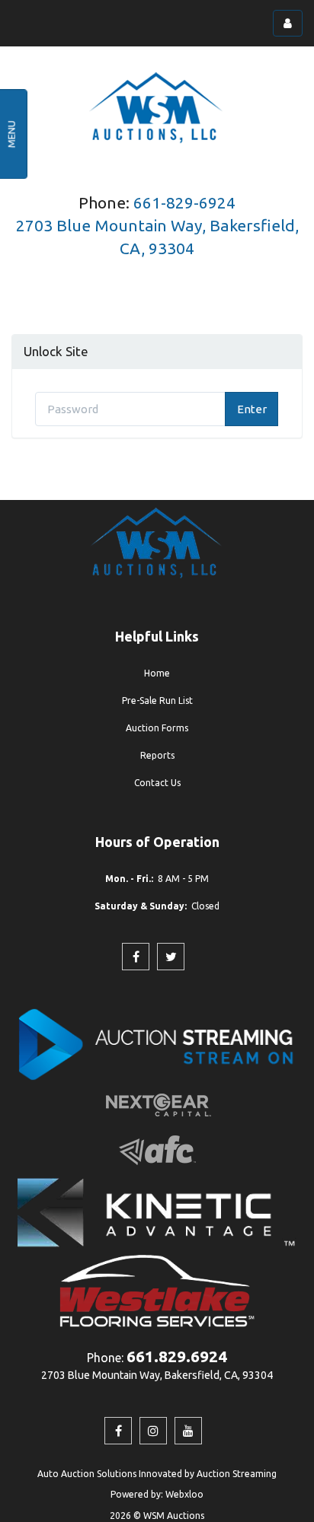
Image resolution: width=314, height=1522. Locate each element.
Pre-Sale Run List (157, 700)
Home (157, 673)
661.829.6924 (177, 1356)
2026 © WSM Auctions (157, 1515)
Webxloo (184, 1494)
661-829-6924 (184, 202)
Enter (252, 409)
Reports (157, 755)
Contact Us (157, 783)
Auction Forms (157, 728)
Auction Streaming (237, 1474)
